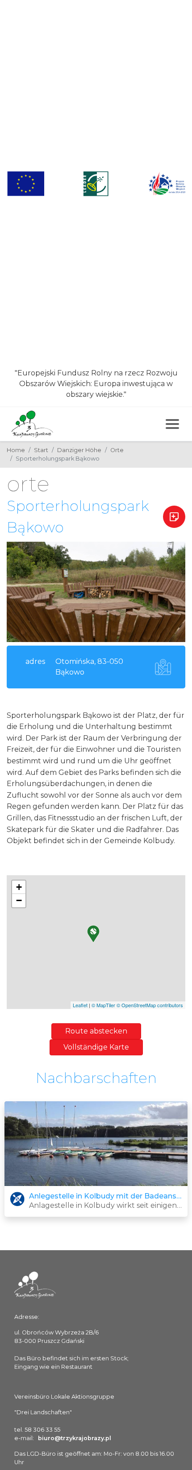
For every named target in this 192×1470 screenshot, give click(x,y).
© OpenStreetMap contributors (150, 1005)
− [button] (19, 900)
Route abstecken (96, 1031)
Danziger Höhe (79, 450)
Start (41, 450)
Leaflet (80, 1005)
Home (16, 450)
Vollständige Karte (96, 1047)
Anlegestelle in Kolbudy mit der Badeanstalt (105, 1196)
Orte (117, 450)
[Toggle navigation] (172, 424)
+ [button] (19, 887)
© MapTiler (103, 1005)
